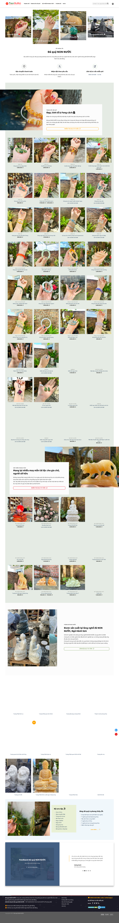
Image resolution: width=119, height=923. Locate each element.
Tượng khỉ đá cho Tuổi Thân (99, 559)
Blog (64, 3)
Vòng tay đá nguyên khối (42, 41)
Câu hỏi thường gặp (67, 902)
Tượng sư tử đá (18, 795)
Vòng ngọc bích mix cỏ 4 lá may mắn (46, 235)
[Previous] (10, 638)
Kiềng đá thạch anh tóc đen (72, 303)
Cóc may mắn (20, 559)
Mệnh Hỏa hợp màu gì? (87, 825)
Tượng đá (58, 3)
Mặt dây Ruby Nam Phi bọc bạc (20, 405)
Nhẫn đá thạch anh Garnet (46, 371)
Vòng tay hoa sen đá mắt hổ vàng (20, 235)
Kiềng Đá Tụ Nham (46, 270)
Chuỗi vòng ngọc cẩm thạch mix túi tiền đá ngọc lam (98, 166)
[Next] (54, 638)
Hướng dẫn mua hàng (67, 900)
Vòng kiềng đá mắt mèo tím (99, 337)
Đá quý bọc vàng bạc (61, 829)
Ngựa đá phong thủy (46, 559)
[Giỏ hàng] (113, 3)
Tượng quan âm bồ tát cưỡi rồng (18, 754)
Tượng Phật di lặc (73, 795)
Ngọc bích (59, 823)
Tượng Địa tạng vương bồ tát (73, 714)
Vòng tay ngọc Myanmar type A (46, 303)
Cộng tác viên (65, 904)
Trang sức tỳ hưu (60, 816)
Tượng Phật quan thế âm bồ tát (73, 754)
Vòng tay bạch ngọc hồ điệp (99, 235)
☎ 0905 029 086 (94, 897)
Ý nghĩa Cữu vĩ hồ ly (86, 821)
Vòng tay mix (59, 825)
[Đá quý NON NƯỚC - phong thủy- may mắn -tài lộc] (13, 3)
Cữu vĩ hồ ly (59, 812)
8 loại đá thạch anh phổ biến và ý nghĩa (92, 815)
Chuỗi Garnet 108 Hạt (46, 166)
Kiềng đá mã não (73, 270)
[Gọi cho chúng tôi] (98, 903)
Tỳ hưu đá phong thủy (46, 593)
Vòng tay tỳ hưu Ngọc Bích (20, 166)
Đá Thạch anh (59, 818)
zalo (102, 897)
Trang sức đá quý (35, 3)
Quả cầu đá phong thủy (69, 37)
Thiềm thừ (99, 593)
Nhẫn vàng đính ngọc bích (46, 440)
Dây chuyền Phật (60, 814)
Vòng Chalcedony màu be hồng (99, 270)
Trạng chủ (26, 3)
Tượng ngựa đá (72, 559)
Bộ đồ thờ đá (101, 795)
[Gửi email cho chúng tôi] (96, 903)
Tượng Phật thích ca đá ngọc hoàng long (46, 795)
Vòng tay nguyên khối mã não (20, 270)
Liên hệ (63, 906)
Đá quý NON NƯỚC (37, 860)
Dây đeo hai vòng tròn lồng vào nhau (20, 440)
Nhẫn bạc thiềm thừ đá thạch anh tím (99, 405)
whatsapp (108, 897)
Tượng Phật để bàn (72, 525)
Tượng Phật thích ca (18, 714)
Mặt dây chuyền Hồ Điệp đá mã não (99, 371)
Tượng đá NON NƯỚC (96, 34)
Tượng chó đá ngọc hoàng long (20, 593)
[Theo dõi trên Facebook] (92, 903)
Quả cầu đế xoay (20, 525)
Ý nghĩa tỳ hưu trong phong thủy (90, 823)
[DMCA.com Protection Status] (93, 907)
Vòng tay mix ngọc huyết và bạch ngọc (72, 201)
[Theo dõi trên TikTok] (94, 903)
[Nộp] (107, 3)
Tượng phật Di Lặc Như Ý (73, 593)
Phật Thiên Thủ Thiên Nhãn (20, 371)
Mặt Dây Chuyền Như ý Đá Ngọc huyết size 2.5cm (99, 440)
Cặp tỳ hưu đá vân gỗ (99, 525)
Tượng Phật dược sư (46, 754)
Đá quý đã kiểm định (61, 827)
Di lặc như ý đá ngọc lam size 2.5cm (72, 440)
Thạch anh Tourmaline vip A (46, 201)
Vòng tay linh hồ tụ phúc (20, 201)
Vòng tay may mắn (99, 201)
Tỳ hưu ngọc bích (46, 405)
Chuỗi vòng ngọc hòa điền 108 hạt (72, 166)
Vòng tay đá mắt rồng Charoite (99, 303)
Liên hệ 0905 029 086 (72, 203)
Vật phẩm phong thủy (48, 3)
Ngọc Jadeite (59, 821)
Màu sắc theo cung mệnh (88, 819)
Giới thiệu (64, 898)
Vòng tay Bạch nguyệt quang (46, 337)
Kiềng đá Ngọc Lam (72, 337)
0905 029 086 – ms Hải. (94, 75)
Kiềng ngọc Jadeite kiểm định (20, 303)
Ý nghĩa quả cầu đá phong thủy (89, 817)
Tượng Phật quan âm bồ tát (46, 714)
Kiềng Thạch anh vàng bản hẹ (20, 337)
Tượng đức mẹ (100, 754)
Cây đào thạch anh (46, 525)
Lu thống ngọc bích (72, 405)
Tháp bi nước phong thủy (101, 714)
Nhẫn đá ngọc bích (72, 371)
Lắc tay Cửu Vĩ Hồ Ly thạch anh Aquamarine (72, 235)
